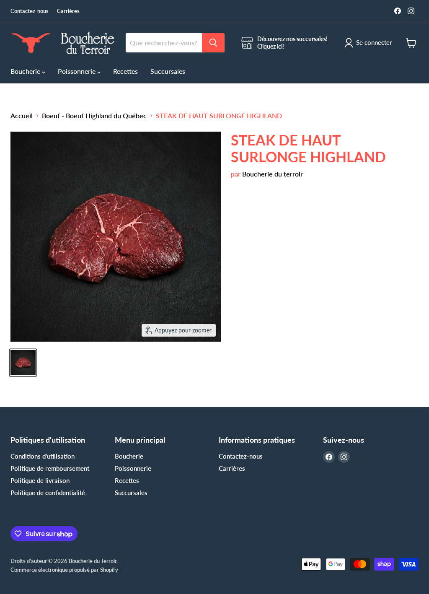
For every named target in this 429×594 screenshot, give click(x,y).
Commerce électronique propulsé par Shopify (64, 569)
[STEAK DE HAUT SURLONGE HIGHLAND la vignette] (23, 362)
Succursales (167, 71)
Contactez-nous (29, 11)
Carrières (68, 11)
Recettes (125, 71)
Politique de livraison (40, 480)
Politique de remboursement (49, 468)
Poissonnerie (77, 71)
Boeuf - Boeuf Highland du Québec (94, 115)
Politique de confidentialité (47, 492)
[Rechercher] (213, 42)
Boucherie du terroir (272, 174)
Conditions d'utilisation (42, 456)
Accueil (21, 115)
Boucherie (26, 71)
